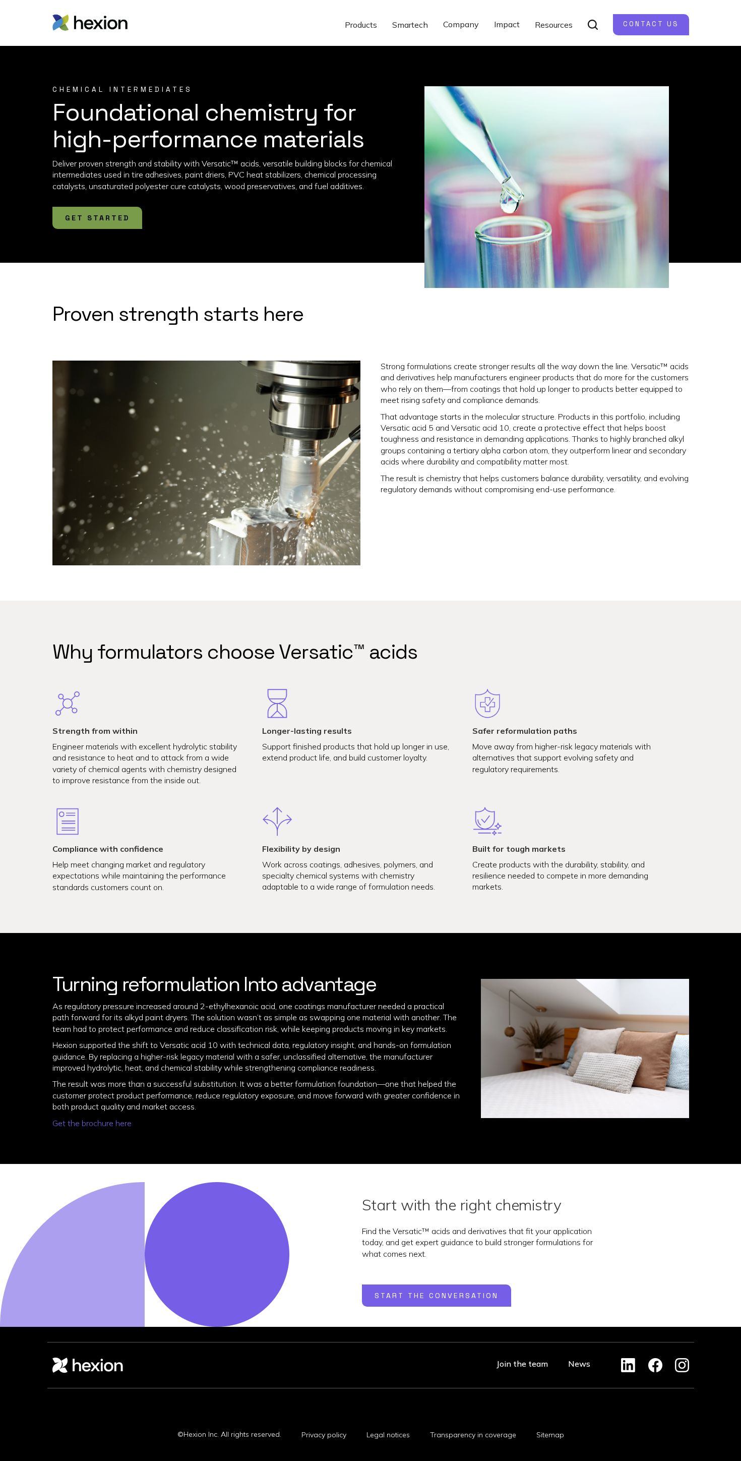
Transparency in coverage (473, 1434)
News (579, 1364)
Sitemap (550, 1434)
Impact (507, 24)
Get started (97, 217)
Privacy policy (323, 1434)
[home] (90, 22)
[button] (361, 25)
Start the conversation (437, 1295)
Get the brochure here (92, 1123)
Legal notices (388, 1434)
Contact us (651, 24)
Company (461, 24)
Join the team (522, 1364)
